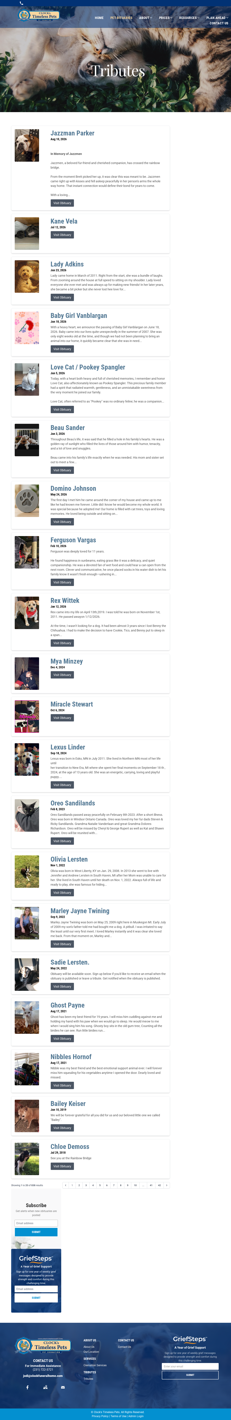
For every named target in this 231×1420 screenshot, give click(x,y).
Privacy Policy (100, 1416)
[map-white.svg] (45, 1387)
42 (159, 1185)
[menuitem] (95, 17)
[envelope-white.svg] (63, 1387)
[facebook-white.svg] (27, 1387)
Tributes (88, 1378)
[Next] (167, 1185)
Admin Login (136, 1416)
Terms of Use (118, 1416)
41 (151, 1185)
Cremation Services (95, 1365)
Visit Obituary (62, 203)
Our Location (91, 1351)
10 (135, 1185)
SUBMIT (36, 1232)
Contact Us (124, 1346)
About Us (89, 1346)
